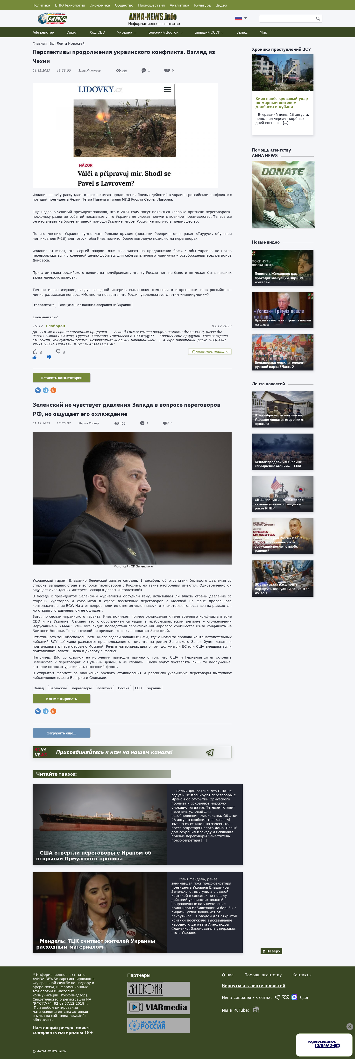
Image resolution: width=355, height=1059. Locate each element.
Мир (263, 32)
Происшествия (151, 5)
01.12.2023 (52, 70)
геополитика (44, 305)
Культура (202, 5)
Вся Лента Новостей (67, 43)
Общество (124, 5)
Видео (221, 5)
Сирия (72, 32)
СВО (138, 688)
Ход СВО (97, 32)
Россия (123, 688)
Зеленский (58, 688)
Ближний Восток (163, 32)
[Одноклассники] (53, 390)
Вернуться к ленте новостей (253, 985)
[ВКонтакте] (38, 390)
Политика (41, 5)
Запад (242, 32)
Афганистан (43, 32)
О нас (228, 974)
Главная (40, 43)
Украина (124, 32)
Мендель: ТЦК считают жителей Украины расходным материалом (95, 944)
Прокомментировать (210, 351)
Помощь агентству (263, 974)
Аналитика (179, 5)
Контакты (302, 974)
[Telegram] (46, 390)
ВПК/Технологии (70, 5)
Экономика (100, 5)
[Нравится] (34, 357)
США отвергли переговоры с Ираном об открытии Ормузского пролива (93, 855)
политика (105, 688)
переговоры (82, 688)
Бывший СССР (207, 32)
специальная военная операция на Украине (95, 305)
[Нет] (49, 357)
